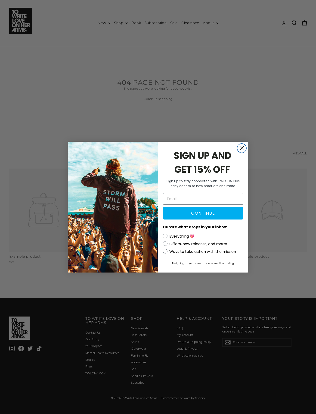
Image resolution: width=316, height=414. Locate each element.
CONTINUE (203, 213)
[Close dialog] (241, 148)
